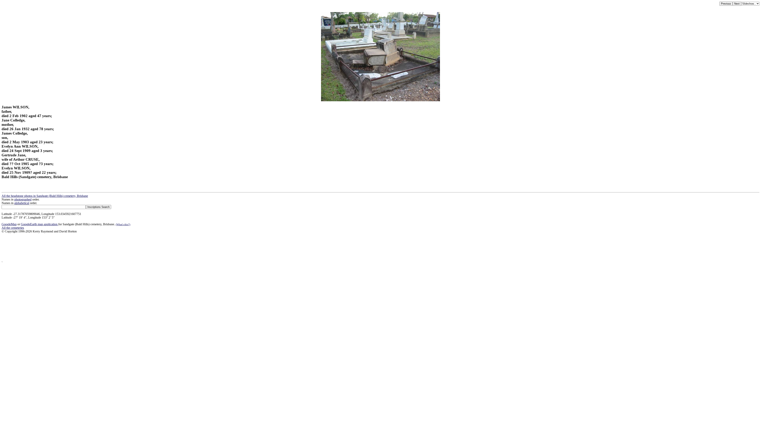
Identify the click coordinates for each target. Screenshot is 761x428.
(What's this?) (123, 224)
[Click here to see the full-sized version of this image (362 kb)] (380, 100)
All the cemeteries (13, 227)
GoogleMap (9, 224)
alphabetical (21, 203)
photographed (23, 199)
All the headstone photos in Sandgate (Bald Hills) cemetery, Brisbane (45, 196)
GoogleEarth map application (39, 224)
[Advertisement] (120, 247)
